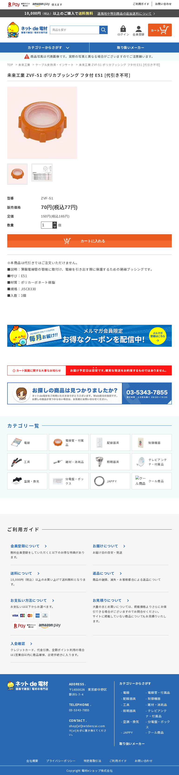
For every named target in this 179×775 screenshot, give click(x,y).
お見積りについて (107, 600)
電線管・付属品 (159, 692)
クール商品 (156, 732)
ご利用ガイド (141, 4)
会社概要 (32, 761)
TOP (10, 65)
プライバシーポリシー (61, 761)
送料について (21, 573)
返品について (104, 573)
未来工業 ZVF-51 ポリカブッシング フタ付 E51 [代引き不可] (119, 65)
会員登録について (25, 545)
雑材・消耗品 (157, 704)
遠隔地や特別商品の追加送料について (124, 13)
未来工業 (24, 65)
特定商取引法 (92, 761)
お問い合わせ (163, 4)
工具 (126, 704)
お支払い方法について (28, 600)
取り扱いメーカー (131, 47)
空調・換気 (131, 721)
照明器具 (129, 710)
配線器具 (129, 698)
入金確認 (17, 643)
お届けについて (105, 545)
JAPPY (128, 732)
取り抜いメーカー (132, 743)
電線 (126, 692)
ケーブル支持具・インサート (54, 65)
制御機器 (154, 698)
